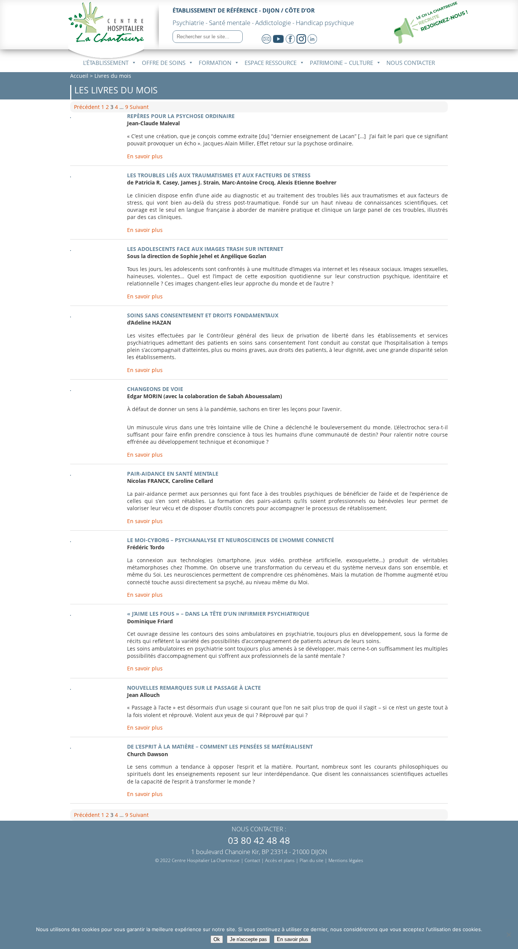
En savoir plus (145, 156)
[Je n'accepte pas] (508, 934)
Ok (216, 939)
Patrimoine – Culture (341, 62)
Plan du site (311, 860)
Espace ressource (271, 62)
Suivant (139, 106)
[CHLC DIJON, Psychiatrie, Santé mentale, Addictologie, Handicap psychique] (106, 37)
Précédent (87, 106)
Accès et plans (280, 860)
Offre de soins (163, 62)
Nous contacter (410, 62)
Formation (215, 62)
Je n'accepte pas (248, 939)
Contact (252, 860)
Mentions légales (345, 860)
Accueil (79, 75)
